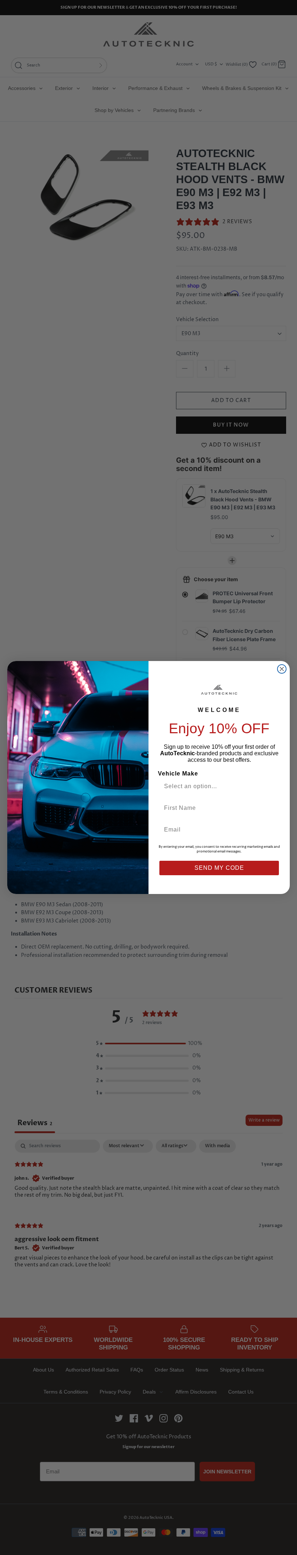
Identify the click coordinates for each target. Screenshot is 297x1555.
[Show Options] (272, 786)
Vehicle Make (178, 773)
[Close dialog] (281, 669)
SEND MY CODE (219, 868)
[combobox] (216, 786)
